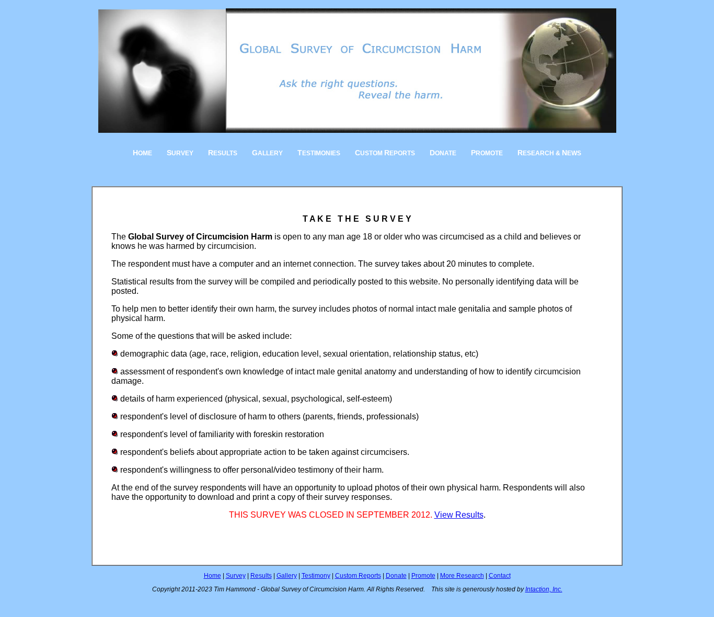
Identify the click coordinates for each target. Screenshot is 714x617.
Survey (236, 575)
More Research (462, 575)
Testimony (316, 575)
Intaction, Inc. (543, 589)
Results (261, 575)
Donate (396, 575)
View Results (458, 514)
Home (212, 575)
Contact (500, 575)
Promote (423, 575)
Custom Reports (358, 575)
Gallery (287, 575)
